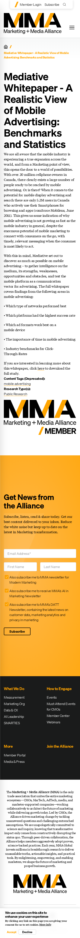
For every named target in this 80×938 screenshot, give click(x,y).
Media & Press (14, 761)
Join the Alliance (60, 746)
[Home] (6, 47)
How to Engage (59, 689)
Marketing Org (14, 703)
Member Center (58, 715)
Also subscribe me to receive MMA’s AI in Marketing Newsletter (38, 593)
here (41, 368)
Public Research (15, 394)
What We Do (14, 689)
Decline (27, 932)
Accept (11, 932)
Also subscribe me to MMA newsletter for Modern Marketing (39, 579)
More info (45, 924)
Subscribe (52, 4)
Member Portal (15, 755)
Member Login (30, 4)
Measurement (14, 697)
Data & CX (11, 710)
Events (52, 697)
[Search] (65, 4)
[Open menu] (72, 27)
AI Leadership (14, 716)
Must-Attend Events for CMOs (61, 706)
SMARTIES (12, 723)
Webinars (53, 722)
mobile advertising (17, 383)
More (8, 746)
